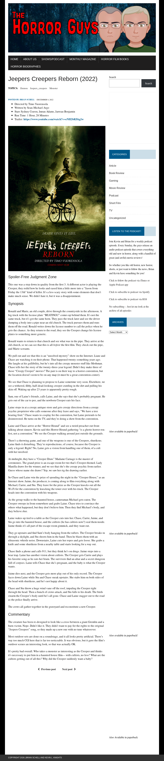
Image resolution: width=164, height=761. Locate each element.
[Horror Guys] (82, 27)
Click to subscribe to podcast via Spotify (129, 292)
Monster (53, 88)
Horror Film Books (115, 59)
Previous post (48, 669)
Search (112, 77)
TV (110, 210)
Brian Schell (27, 99)
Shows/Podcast (53, 59)
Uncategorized (117, 218)
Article (112, 165)
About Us (30, 59)
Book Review (116, 173)
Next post (67, 669)
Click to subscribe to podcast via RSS (128, 299)
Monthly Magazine (83, 59)
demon (24, 88)
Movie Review (117, 188)
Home (14, 59)
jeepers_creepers (38, 88)
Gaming (113, 180)
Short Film (115, 203)
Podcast (113, 195)
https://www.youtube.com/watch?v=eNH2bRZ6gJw (54, 119)
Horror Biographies (26, 66)
